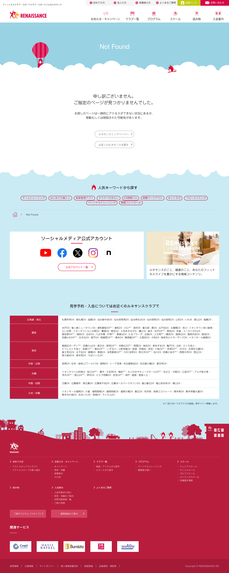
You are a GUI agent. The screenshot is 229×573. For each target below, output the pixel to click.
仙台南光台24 (138, 320)
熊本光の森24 (69, 395)
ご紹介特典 (59, 503)
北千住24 (81, 352)
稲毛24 (114, 331)
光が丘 (183, 349)
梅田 (122, 372)
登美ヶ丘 (143, 375)
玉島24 (65, 383)
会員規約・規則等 (107, 566)
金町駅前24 (114, 352)
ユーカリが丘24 (191, 331)
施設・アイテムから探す (108, 466)
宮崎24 (96, 395)
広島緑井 (76, 383)
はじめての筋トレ (60, 198)
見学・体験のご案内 (64, 496)
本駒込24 (125, 346)
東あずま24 (159, 346)
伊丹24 (90, 375)
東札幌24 (81, 320)
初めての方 (99, 3)
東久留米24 (68, 355)
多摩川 (87, 349)
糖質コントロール (131, 202)
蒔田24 (205, 334)
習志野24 (68, 334)
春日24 (138, 391)
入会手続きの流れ (62, 492)
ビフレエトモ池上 (71, 349)
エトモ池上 (189, 346)
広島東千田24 (102, 383)
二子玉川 (111, 349)
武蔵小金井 (170, 352)
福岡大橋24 (127, 391)
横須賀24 (131, 337)
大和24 (155, 337)
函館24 (92, 320)
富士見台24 (68, 352)
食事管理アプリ (84, 198)
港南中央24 (193, 334)
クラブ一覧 (132, 19)
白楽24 (148, 334)
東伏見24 (81, 355)
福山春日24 (148, 383)
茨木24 (67, 375)
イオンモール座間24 (199, 337)
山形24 (179, 320)
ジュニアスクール (188, 466)
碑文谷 (100, 346)
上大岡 (159, 334)
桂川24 (92, 372)
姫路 (134, 375)
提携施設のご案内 (69, 514)
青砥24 (101, 352)
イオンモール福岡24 (72, 391)
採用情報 (14, 566)
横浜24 (169, 334)
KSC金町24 (130, 352)
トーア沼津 (115, 364)
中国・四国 (34, 383)
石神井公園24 (196, 349)
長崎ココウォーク (162, 391)
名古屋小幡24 (147, 364)
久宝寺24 (111, 372)
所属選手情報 (186, 480)
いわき (188, 320)
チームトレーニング (33, 198)
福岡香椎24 (98, 391)
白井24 (90, 334)
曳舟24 (146, 346)
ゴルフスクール (187, 473)
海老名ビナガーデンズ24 (174, 337)
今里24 (176, 372)
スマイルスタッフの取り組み (26, 470)
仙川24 (157, 352)
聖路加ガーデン (71, 346)
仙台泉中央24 (105, 320)
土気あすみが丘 (129, 331)
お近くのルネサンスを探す (114, 144)
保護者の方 (145, 3)
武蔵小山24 (89, 346)
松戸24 (160, 331)
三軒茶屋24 (124, 349)
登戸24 (94, 337)
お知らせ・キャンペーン (105, 19)
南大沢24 (145, 352)
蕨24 (154, 328)
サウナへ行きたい (109, 198)
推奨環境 (88, 566)
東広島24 (88, 383)
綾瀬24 (92, 352)
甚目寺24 (161, 364)
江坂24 (187, 372)
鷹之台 (142, 331)
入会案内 (218, 19)
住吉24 (118, 375)
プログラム (153, 19)
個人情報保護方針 (69, 566)
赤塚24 (172, 349)
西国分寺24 (185, 352)
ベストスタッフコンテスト (25, 466)
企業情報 (29, 566)
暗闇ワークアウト (153, 198)
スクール (175, 19)
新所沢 (136, 328)
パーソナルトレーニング (102, 202)
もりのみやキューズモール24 (144, 372)
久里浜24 (144, 337)
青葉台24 (121, 334)
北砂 (178, 346)
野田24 (170, 331)
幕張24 (105, 331)
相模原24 (106, 337)
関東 (34, 333)
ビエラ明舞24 (103, 375)
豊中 (102, 372)
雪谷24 (99, 349)
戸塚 (111, 334)
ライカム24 (108, 395)
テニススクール (187, 470)
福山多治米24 (163, 383)
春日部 (145, 328)
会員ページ (191, 3)
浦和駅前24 (104, 328)
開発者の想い (144, 470)
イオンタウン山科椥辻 (73, 372)
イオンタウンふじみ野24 (86, 331)
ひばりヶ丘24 (95, 355)
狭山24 (79, 375)
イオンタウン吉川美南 (200, 328)
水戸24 (65, 328)
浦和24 (118, 328)
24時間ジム (130, 198)
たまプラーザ (135, 334)
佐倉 (178, 331)
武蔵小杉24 (69, 337)
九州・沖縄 (34, 393)
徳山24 (176, 383)
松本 (73, 364)
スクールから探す (104, 470)
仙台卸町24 (167, 320)
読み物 (197, 19)
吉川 (184, 328)
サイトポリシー (47, 566)
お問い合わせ (217, 3)
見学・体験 (59, 470)
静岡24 (104, 364)
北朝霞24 (175, 328)
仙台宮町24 (153, 320)
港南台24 (180, 334)
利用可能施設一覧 (62, 499)
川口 (127, 328)
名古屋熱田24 (130, 364)
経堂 (134, 349)
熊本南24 (179, 391)
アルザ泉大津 (201, 372)
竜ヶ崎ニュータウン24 (83, 328)
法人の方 (121, 3)
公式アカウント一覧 (76, 267)
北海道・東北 (34, 320)
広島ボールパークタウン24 (125, 383)
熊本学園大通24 (194, 391)
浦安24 (80, 334)
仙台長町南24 (121, 320)
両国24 (137, 346)
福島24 (207, 320)
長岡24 (65, 364)
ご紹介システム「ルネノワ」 (28, 514)
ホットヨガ (174, 198)
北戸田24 (164, 328)
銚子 (150, 331)
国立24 (197, 352)
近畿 (34, 373)
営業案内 (58, 473)
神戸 (127, 375)
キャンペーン (60, 466)
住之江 (166, 372)
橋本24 (119, 337)
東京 (34, 350)
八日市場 (100, 334)
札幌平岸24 (68, 320)
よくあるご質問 (168, 3)
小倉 (87, 391)
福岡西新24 (112, 391)
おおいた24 (84, 395)
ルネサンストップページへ (114, 134)
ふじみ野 (66, 331)
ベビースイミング (196, 198)
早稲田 (142, 349)
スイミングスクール (189, 477)
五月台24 (84, 337)
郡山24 (198, 320)
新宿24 (111, 346)
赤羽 (150, 349)
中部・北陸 (34, 364)
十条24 (160, 349)
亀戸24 (170, 346)
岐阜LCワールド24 (88, 364)
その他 (57, 477)
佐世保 (147, 391)
